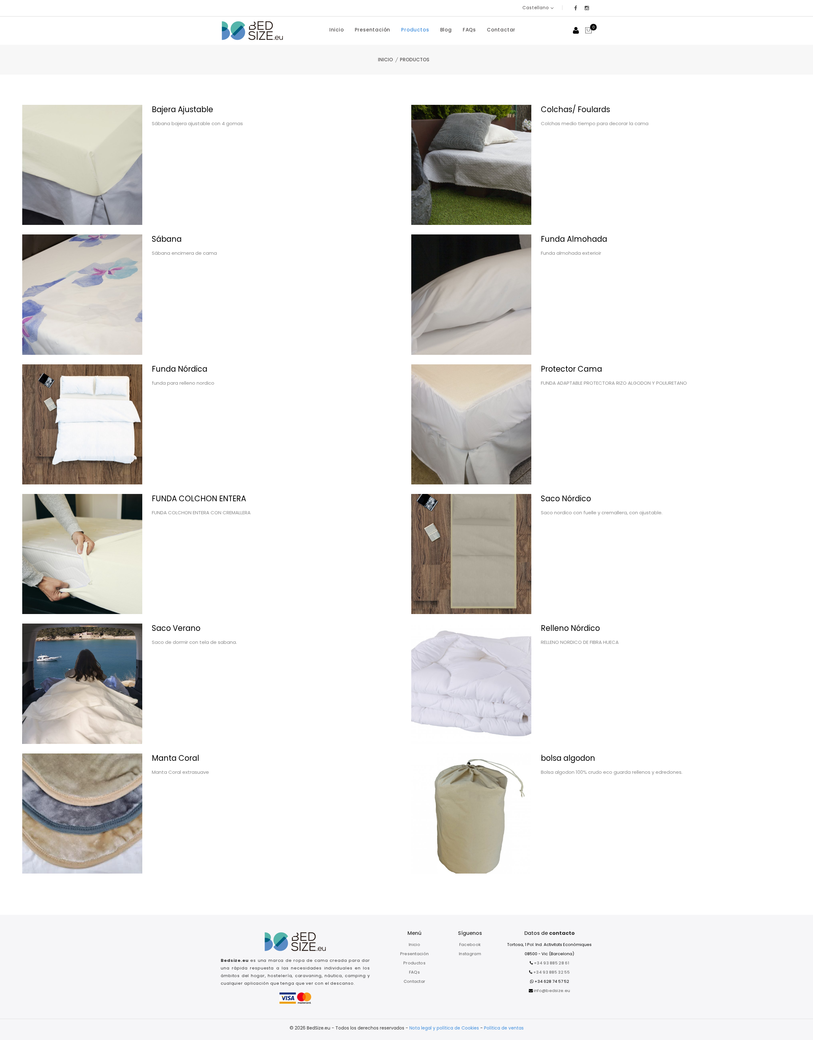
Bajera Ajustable (182, 109)
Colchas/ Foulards (575, 109)
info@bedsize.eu (552, 991)
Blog (446, 29)
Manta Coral (175, 758)
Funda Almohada (574, 239)
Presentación (373, 29)
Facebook (470, 945)
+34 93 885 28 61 (551, 963)
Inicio (336, 29)
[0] (588, 31)
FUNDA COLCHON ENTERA (199, 498)
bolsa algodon (568, 758)
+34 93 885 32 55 (551, 972)
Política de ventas (504, 1028)
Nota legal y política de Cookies (444, 1028)
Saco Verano (176, 628)
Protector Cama (571, 369)
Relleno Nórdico (570, 628)
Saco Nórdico (566, 498)
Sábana (167, 239)
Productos (415, 29)
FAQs (469, 29)
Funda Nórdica (179, 369)
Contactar (501, 29)
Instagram (470, 954)
